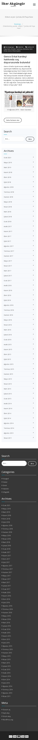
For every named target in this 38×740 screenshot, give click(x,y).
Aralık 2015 (8, 345)
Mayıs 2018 (8, 202)
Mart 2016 (7, 330)
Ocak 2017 (7, 281)
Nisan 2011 (8, 438)
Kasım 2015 (8, 349)
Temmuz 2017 (9, 251)
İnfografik (6, 492)
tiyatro (18, 51)
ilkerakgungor (9, 47)
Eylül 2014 (7, 418)
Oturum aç (6, 710)
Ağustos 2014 (8, 423)
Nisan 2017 (8, 266)
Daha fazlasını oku (12, 120)
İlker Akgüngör (13, 4)
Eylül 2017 (7, 241)
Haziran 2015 (8, 374)
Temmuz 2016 (9, 310)
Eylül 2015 (7, 359)
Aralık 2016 (8, 285)
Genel (5, 485)
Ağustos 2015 (8, 364)
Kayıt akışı (6, 713)
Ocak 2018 (7, 222)
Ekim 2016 (7, 295)
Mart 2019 (7, 167)
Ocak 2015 (7, 399)
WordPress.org (8, 720)
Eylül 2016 (7, 300)
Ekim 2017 (7, 236)
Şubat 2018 (8, 217)
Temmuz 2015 (9, 369)
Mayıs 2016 (8, 320)
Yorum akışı (7, 716)
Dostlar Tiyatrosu (16, 49)
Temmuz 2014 (9, 428)
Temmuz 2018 (9, 192)
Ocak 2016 (7, 340)
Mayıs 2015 (8, 379)
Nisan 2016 (8, 325)
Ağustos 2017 (8, 246)
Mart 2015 (7, 389)
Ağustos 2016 (8, 305)
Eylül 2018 (7, 182)
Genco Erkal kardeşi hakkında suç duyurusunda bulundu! (17, 59)
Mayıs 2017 (8, 261)
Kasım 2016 (8, 290)
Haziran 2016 (8, 315)
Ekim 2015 (7, 354)
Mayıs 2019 (8, 162)
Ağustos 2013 (8, 433)
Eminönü (26, 49)
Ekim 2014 (7, 413)
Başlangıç (17, 24)
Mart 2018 (7, 212)
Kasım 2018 (8, 172)
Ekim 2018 (7, 177)
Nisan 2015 (8, 384)
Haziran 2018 (8, 197)
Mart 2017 (7, 271)
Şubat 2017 (8, 276)
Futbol (5, 482)
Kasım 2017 (8, 231)
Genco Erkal (12, 51)
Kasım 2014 (8, 408)
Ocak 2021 (7, 158)
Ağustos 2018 (8, 187)
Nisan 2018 (8, 207)
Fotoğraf (6, 479)
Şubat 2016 (8, 335)
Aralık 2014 (8, 404)
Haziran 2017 (8, 256)
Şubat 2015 (8, 394)
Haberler (21, 47)
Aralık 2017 (8, 226)
